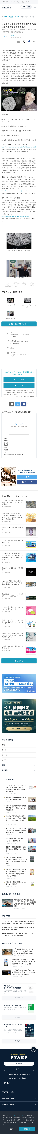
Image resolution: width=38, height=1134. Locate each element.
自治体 (11, 17)
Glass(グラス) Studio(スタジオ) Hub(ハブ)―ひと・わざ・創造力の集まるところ (12, 635)
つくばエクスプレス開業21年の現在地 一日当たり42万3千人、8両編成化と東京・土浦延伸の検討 (18, 922)
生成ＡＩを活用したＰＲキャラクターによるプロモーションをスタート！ (12, 622)
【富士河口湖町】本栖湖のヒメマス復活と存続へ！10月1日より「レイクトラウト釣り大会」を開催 (16, 860)
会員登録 (19, 1063)
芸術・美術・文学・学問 (17, 341)
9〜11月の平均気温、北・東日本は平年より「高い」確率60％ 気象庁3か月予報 (17, 934)
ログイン (19, 385)
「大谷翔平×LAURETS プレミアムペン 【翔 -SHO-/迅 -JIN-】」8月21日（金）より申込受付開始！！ (24, 972)
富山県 (12, 348)
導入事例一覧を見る (19, 908)
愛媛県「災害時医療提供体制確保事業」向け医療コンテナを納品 (16, 849)
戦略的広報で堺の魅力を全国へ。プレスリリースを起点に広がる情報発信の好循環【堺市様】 (25, 903)
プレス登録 (20, 379)
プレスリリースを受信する (18, 1078)
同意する (27, 1129)
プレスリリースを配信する (18, 1074)
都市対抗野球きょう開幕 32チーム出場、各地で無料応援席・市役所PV (18, 928)
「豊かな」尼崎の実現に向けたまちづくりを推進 (16, 883)
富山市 (17, 17)
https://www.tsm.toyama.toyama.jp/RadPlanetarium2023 (18, 147)
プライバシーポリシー (17, 1115)
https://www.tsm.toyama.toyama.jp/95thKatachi (15, 216)
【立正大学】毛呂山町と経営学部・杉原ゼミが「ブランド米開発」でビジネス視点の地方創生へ (16, 819)
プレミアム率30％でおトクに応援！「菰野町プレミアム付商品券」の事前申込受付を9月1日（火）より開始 (16, 873)
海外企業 (5, 770)
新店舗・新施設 (15, 334)
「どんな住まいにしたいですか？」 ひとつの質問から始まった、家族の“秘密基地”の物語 (24, 951)
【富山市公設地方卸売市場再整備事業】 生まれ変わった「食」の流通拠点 (12, 502)
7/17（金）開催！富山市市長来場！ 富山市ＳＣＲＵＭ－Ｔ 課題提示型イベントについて (12, 583)
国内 (24, 6)
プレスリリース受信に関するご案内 (25, 396)
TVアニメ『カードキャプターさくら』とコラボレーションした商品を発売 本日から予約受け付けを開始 (16, 788)
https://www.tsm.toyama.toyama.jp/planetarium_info (17, 191)
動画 (3, 765)
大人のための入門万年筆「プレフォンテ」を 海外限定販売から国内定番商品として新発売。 (16, 830)
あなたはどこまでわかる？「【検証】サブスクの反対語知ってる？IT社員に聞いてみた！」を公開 (23, 962)
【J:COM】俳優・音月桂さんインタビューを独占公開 (16, 840)
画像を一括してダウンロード (19, 324)
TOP (5, 17)
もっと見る (19, 661)
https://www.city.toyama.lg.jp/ (14, 454)
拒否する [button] (11, 1129)
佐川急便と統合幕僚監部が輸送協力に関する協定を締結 (16, 798)
